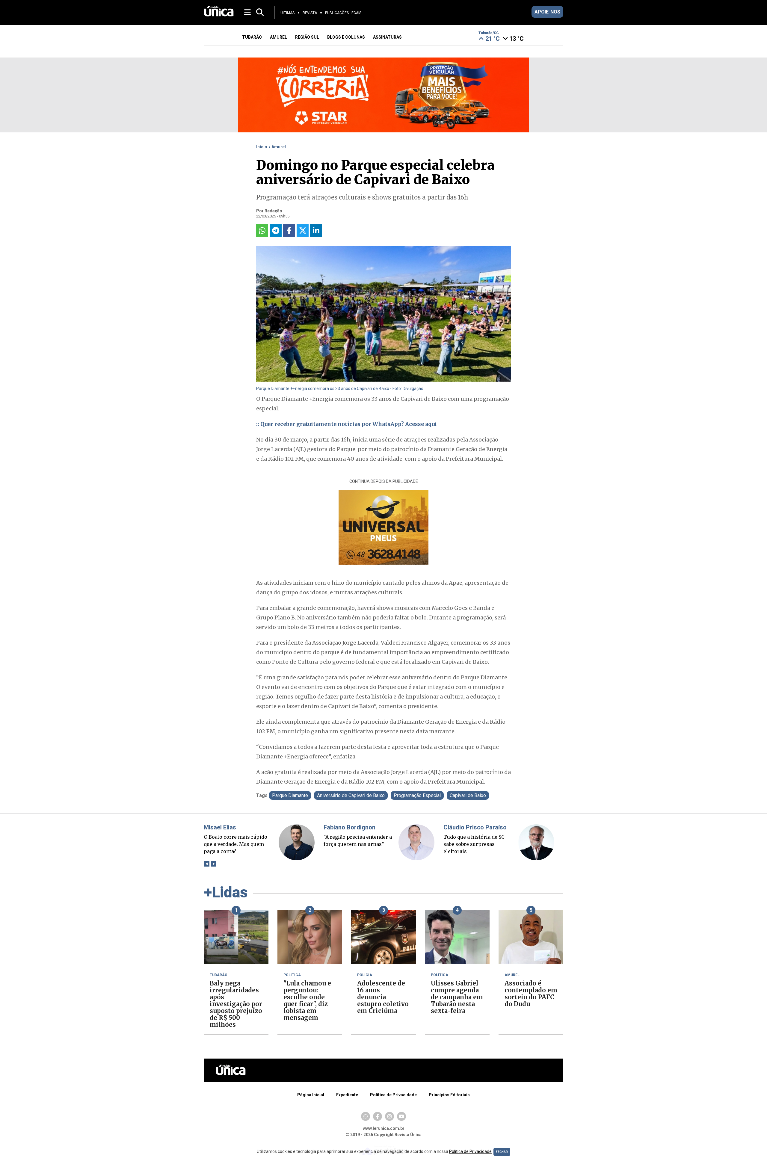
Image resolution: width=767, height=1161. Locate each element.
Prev (206, 864)
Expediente (347, 1094)
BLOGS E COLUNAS (346, 37)
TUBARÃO (252, 37)
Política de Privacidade (393, 1094)
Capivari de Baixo (468, 795)
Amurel (278, 146)
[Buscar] (260, 12)
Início (261, 146)
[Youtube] (401, 1116)
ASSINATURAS (387, 37)
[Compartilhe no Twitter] (303, 230)
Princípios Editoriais (449, 1094)
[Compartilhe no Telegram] (276, 230)
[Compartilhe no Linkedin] (316, 230)
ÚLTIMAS (287, 13)
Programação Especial (417, 795)
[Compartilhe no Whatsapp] (262, 230)
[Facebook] (377, 1116)
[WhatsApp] (365, 1116)
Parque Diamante (290, 795)
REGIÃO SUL (307, 37)
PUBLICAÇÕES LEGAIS (343, 13)
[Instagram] (389, 1116)
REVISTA (310, 13)
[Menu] (248, 12)
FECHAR (502, 1152)
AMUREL (278, 37)
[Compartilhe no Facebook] (289, 230)
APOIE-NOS (547, 12)
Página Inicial (310, 1094)
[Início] (219, 15)
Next (213, 864)
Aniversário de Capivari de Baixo (351, 795)
